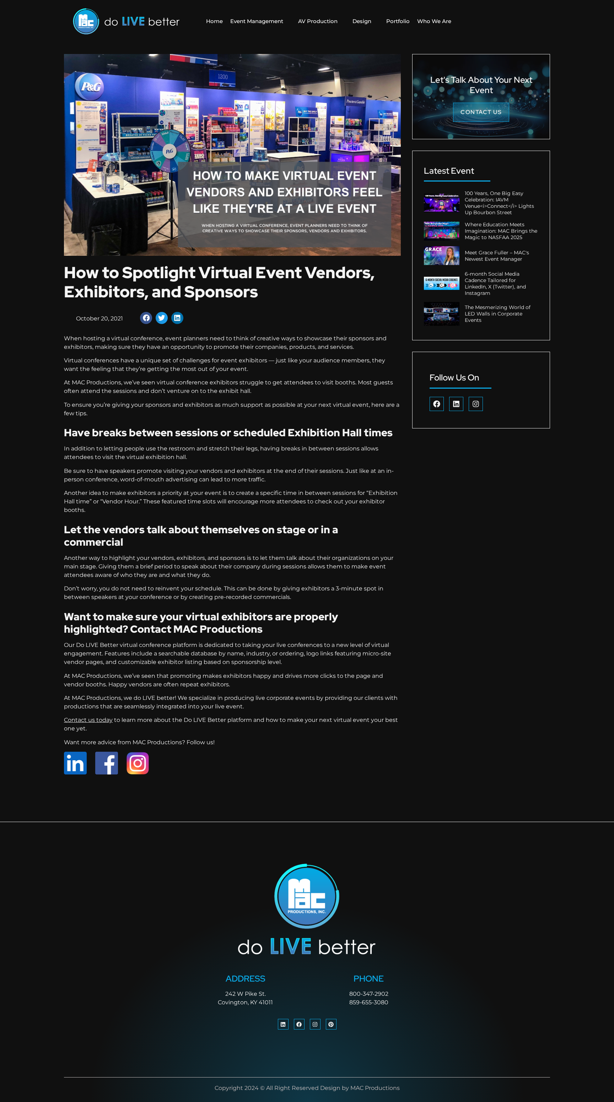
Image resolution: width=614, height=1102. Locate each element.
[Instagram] (476, 404)
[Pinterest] (331, 1024)
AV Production (318, 21)
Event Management (256, 21)
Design (361, 21)
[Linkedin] (456, 404)
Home (214, 21)
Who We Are (434, 21)
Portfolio (398, 21)
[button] (146, 318)
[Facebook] (437, 404)
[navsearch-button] (500, 21)
